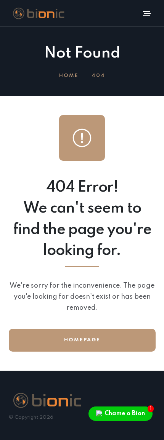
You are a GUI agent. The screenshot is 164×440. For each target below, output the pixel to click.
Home (68, 75)
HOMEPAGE (82, 340)
